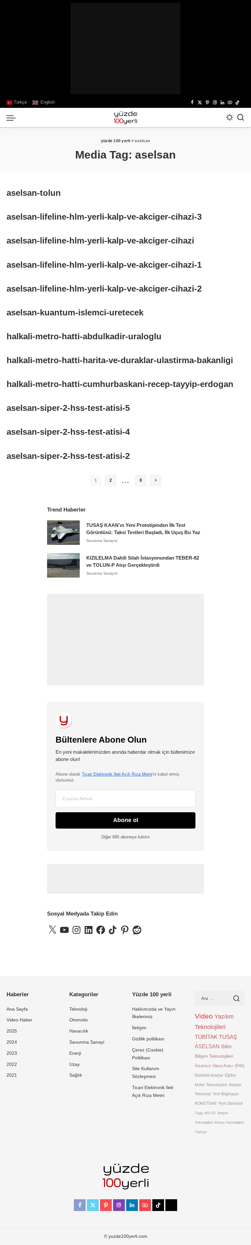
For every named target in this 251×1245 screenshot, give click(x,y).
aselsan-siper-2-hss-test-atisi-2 (68, 456)
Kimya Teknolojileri (229, 1122)
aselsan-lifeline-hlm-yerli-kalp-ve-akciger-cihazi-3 (104, 216)
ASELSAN (207, 1046)
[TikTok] (237, 102)
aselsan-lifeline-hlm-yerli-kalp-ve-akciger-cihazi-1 (104, 264)
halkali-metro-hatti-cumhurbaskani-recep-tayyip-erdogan (120, 384)
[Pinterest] (207, 102)
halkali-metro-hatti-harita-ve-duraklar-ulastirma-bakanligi (120, 360)
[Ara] (240, 117)
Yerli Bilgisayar (225, 1094)
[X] (200, 102)
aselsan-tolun (34, 192)
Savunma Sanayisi (102, 541)
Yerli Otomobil (230, 1103)
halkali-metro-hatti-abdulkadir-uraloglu (84, 336)
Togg (199, 1113)
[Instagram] (215, 102)
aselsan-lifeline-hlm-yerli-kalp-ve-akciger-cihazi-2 (104, 288)
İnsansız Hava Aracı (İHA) (219, 1065)
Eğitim (230, 1075)
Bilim (226, 1046)
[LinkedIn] (222, 102)
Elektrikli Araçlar (209, 1075)
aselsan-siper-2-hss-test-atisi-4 (68, 431)
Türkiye (201, 1132)
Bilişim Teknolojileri (214, 1056)
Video (204, 1016)
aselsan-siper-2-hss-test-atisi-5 (68, 407)
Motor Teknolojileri (211, 1085)
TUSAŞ (228, 1037)
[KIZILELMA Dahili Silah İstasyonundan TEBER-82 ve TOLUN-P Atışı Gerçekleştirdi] (63, 565)
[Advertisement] (125, 48)
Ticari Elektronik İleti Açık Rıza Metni (117, 774)
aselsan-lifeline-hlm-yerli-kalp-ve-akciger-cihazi (100, 240)
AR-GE (210, 1113)
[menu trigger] (13, 117)
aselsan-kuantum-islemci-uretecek (75, 312)
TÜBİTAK (206, 1037)
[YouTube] (230, 102)
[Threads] (242, 102)
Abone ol (125, 820)
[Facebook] (192, 102)
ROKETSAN (205, 1103)
